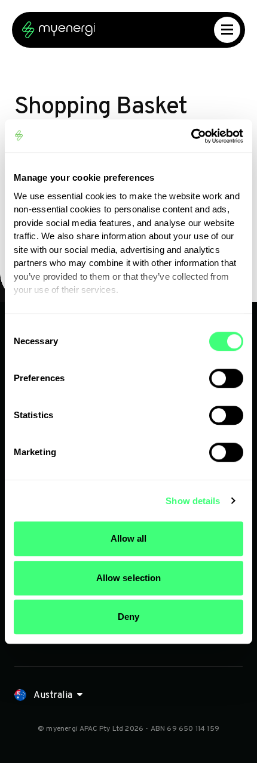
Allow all (129, 538)
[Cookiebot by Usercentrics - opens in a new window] (191, 136)
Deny (128, 616)
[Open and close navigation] (227, 30)
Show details (193, 501)
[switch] (226, 378)
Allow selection (128, 578)
